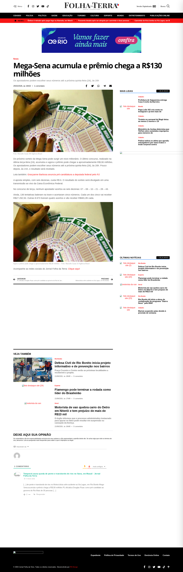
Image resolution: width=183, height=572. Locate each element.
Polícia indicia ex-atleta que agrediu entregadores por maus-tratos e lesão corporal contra (153, 142)
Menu (20, 6)
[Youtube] (158, 567)
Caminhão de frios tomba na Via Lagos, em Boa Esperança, (158, 21)
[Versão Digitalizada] (154, 6)
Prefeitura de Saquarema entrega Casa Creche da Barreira (152, 101)
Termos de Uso (134, 555)
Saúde (54, 16)
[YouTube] (42, 6)
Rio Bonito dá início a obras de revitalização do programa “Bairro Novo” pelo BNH (153, 301)
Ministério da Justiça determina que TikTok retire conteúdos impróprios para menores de (153, 131)
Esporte (108, 16)
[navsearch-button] (164, 6)
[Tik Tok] (48, 6)
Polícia (29, 16)
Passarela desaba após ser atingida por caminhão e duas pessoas (103, 21)
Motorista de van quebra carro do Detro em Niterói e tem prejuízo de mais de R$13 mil (82, 411)
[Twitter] (38, 6)
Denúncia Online (152, 555)
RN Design (74, 567)
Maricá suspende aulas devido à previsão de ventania (152, 312)
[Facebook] (28, 6)
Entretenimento (137, 16)
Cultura (95, 16)
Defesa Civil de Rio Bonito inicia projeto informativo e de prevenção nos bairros (83, 364)
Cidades (17, 16)
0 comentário (78, 376)
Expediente (95, 555)
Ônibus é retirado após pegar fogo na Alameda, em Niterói (50, 21)
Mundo (120, 16)
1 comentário (39, 86)
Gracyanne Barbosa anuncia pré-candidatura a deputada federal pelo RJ (64, 174)
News (16, 59)
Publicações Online (160, 16)
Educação (67, 16)
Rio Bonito (58, 359)
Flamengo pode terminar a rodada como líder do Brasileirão (153, 279)
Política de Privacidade (114, 555)
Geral (57, 403)
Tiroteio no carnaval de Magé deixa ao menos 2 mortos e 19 (153, 120)
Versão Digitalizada (144, 6)
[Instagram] (33, 6)
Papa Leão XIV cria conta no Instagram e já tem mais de (150, 111)
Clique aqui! (74, 269)
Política (42, 16)
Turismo (81, 16)
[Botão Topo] (168, 567)
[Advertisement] (63, 317)
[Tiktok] (163, 567)
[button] (86, 86)
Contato (166, 555)
